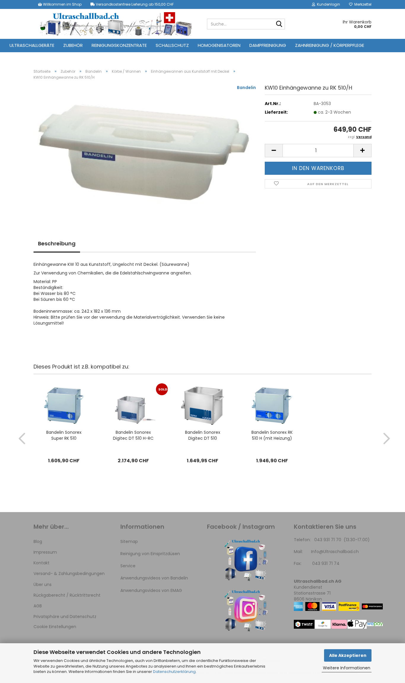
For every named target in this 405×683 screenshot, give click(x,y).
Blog (38, 541)
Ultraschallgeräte (31, 45)
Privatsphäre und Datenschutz (65, 617)
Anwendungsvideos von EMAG (151, 590)
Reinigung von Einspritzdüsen (150, 554)
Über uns (43, 584)
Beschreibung (57, 243)
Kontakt (42, 563)
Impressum (45, 552)
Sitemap (129, 541)
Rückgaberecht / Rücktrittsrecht (67, 595)
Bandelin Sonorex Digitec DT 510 (202, 435)
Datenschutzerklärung (174, 671)
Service (127, 566)
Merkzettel (362, 4)
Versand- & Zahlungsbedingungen (69, 573)
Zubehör (73, 45)
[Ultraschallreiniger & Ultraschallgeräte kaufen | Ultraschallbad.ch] (116, 24)
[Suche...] (279, 24)
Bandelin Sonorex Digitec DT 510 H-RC (133, 435)
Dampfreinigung (267, 45)
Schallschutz (172, 45)
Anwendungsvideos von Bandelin (154, 578)
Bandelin (246, 87)
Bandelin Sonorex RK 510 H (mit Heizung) (272, 435)
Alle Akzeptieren (347, 655)
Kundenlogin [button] (327, 4)
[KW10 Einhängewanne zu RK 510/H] (145, 151)
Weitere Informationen (346, 668)
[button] (274, 150)
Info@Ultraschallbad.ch (335, 552)
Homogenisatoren (219, 45)
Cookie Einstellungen (55, 627)
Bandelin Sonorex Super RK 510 (64, 435)
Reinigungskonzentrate (119, 45)
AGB (38, 606)
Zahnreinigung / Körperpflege (329, 45)
